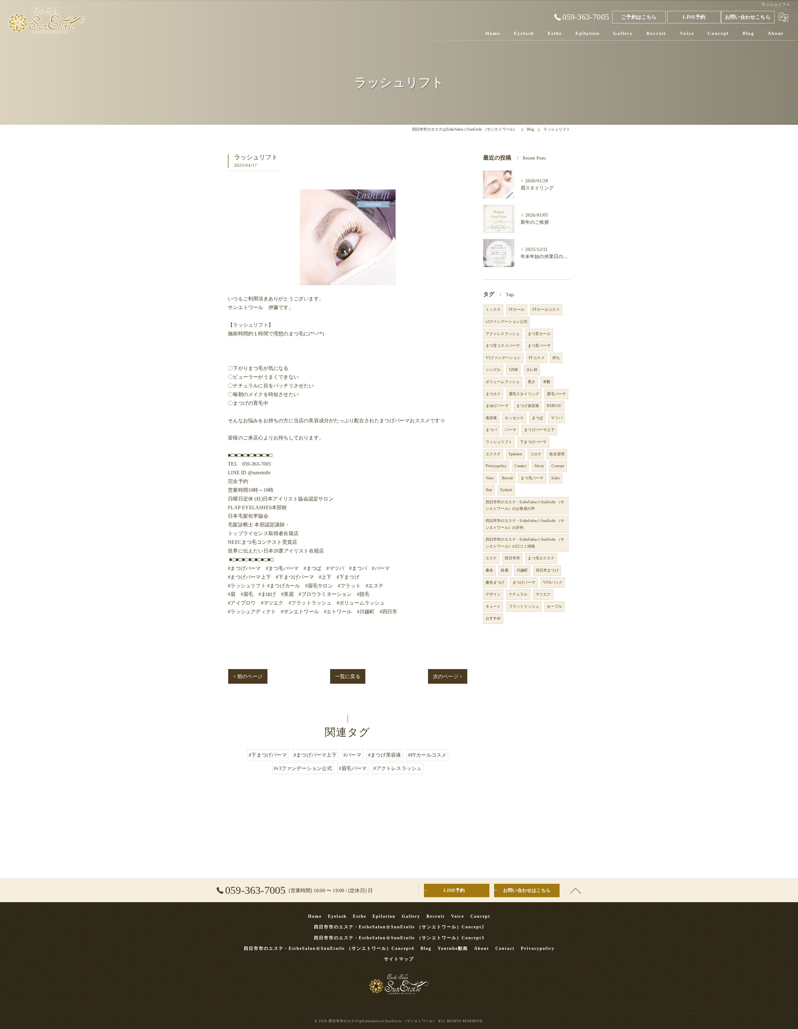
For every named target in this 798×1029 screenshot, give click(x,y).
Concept (557, 466)
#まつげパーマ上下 (315, 755)
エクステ (493, 454)
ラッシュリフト (499, 442)
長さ (531, 382)
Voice (490, 478)
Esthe (555, 478)
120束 (513, 369)
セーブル (554, 606)
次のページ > (447, 676)
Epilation (515, 454)
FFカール (517, 309)
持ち (556, 358)
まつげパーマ (523, 582)
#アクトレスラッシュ (397, 768)
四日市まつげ (547, 570)
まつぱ (537, 418)
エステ (491, 558)
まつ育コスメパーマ (503, 345)
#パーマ (352, 755)
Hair (489, 490)
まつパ (491, 430)
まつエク (493, 394)
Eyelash (506, 490)
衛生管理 (557, 454)
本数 (546, 382)
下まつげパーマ (533, 442)
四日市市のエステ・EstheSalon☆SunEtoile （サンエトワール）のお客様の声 (525, 505)
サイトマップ (399, 959)
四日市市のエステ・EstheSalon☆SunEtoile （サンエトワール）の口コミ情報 (525, 542)
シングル (493, 369)
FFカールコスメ (546, 309)
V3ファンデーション (503, 358)
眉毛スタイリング (524, 394)
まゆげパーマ (497, 406)
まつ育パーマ (539, 345)
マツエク (543, 594)
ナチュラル (518, 594)
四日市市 (512, 558)
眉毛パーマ (556, 394)
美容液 (491, 418)
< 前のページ (247, 676)
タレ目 (532, 369)
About (539, 466)
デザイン (493, 594)
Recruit (507, 478)
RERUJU (554, 406)
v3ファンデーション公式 (506, 321)
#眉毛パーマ (353, 768)
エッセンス (514, 418)
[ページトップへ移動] (575, 890)
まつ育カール (539, 334)
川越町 (522, 570)
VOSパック (552, 582)
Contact (520, 466)
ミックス (493, 309)
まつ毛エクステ (541, 558)
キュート (493, 606)
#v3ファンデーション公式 (303, 768)
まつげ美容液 (527, 406)
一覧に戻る (347, 676)
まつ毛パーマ (532, 478)
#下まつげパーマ (268, 755)
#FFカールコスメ (427, 755)
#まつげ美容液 (384, 755)
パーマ (510, 430)
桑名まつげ (495, 582)
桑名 (489, 570)
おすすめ (493, 618)
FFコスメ (537, 358)
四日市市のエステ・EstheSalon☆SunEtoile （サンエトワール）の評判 (525, 524)
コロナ (536, 454)
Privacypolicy (496, 466)
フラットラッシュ (524, 606)
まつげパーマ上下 (539, 430)
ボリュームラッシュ (503, 382)
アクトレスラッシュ (503, 334)
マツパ (556, 418)
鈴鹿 (504, 570)
